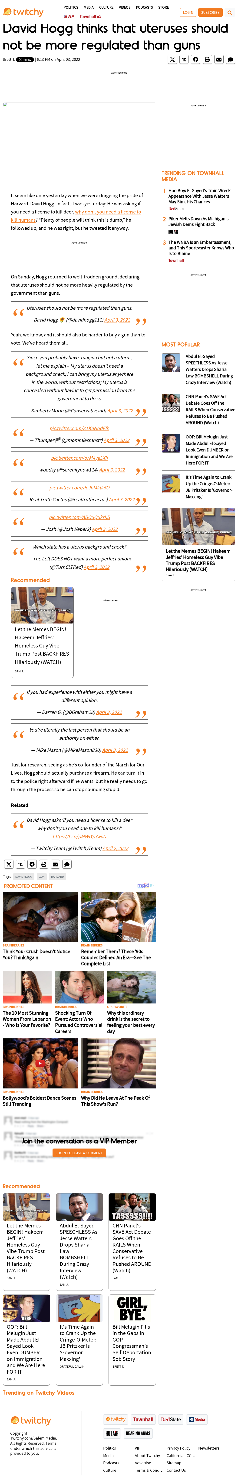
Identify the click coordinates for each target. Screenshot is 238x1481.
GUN (42, 876)
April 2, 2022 (115, 848)
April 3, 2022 (117, 320)
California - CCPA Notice (181, 1456)
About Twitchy (147, 1456)
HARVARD (57, 876)
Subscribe (210, 12)
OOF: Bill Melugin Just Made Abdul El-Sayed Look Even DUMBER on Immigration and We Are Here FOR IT (209, 450)
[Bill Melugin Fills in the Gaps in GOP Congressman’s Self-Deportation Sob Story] (132, 1308)
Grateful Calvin (72, 1367)
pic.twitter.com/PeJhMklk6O (79, 488)
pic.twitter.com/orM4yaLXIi (79, 458)
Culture (106, 8)
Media (89, 8)
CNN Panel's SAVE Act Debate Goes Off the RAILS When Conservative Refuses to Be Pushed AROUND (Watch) (210, 410)
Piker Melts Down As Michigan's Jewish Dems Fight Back (198, 222)
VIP (137, 1448)
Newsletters (208, 1448)
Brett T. (9, 60)
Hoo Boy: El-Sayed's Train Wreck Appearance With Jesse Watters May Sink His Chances (200, 196)
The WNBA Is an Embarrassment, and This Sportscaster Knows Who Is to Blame (201, 248)
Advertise (143, 1463)
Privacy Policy (178, 1448)
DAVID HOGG (23, 876)
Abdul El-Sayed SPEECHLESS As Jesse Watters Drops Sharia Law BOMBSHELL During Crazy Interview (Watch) (209, 369)
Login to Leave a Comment (79, 1153)
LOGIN (188, 12)
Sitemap (174, 1463)
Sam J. (19, 671)
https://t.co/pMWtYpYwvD (79, 837)
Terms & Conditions (149, 1470)
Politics (71, 8)
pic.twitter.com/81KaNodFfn (79, 428)
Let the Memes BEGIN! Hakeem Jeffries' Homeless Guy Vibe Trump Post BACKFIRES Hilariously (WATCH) (42, 646)
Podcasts (144, 8)
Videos (124, 8)
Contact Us (176, 1470)
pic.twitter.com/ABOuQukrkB (79, 517)
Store (163, 8)
